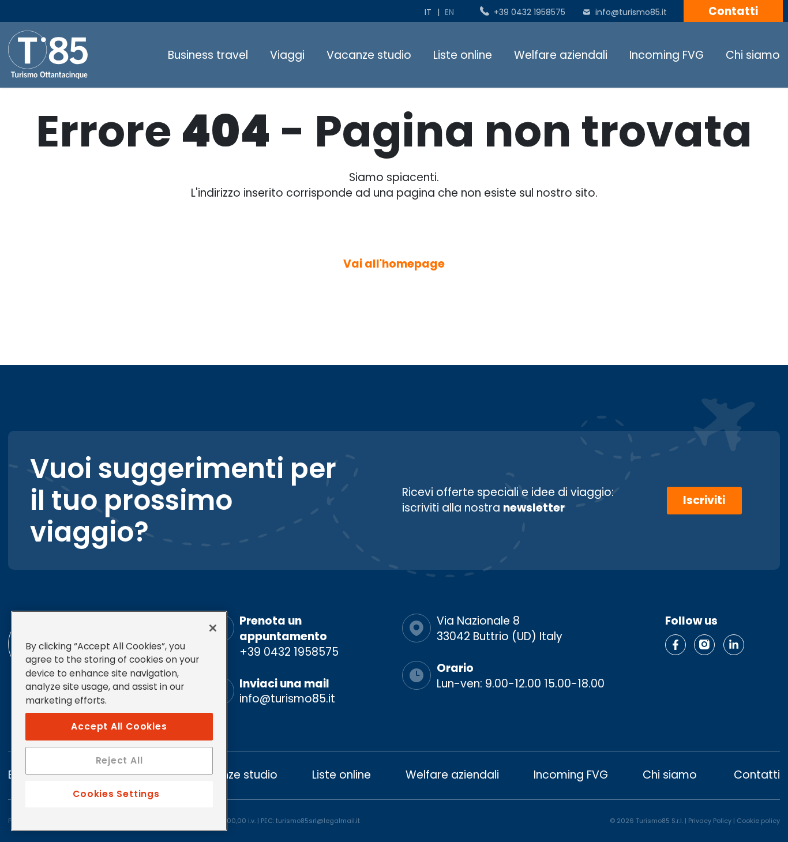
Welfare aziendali (560, 55)
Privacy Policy (709, 820)
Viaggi (287, 55)
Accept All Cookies (119, 726)
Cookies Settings (116, 794)
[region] (119, 721)
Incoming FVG (666, 55)
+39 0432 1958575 (529, 12)
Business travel (208, 55)
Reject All (119, 760)
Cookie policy (758, 820)
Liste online (462, 55)
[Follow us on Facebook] (675, 644)
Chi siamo (753, 55)
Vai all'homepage (394, 264)
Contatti (733, 11)
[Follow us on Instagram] (704, 644)
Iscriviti (704, 500)
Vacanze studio (369, 55)
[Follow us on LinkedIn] (733, 644)
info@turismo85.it (631, 12)
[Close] (213, 628)
